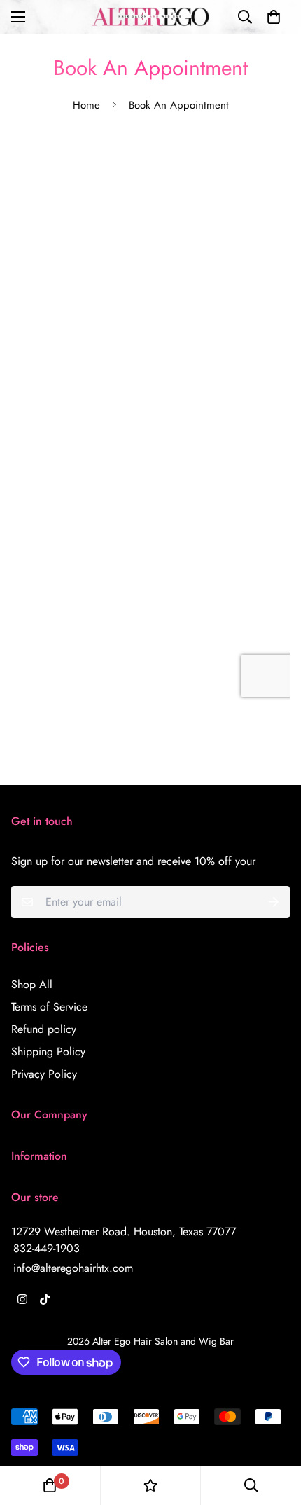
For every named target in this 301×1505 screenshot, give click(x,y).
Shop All (31, 984)
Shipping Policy (48, 1051)
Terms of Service (49, 1007)
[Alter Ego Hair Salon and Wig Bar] (150, 17)
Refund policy (43, 1029)
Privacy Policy (44, 1074)
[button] (274, 17)
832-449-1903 (46, 1248)
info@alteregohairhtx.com (73, 1268)
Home (86, 105)
